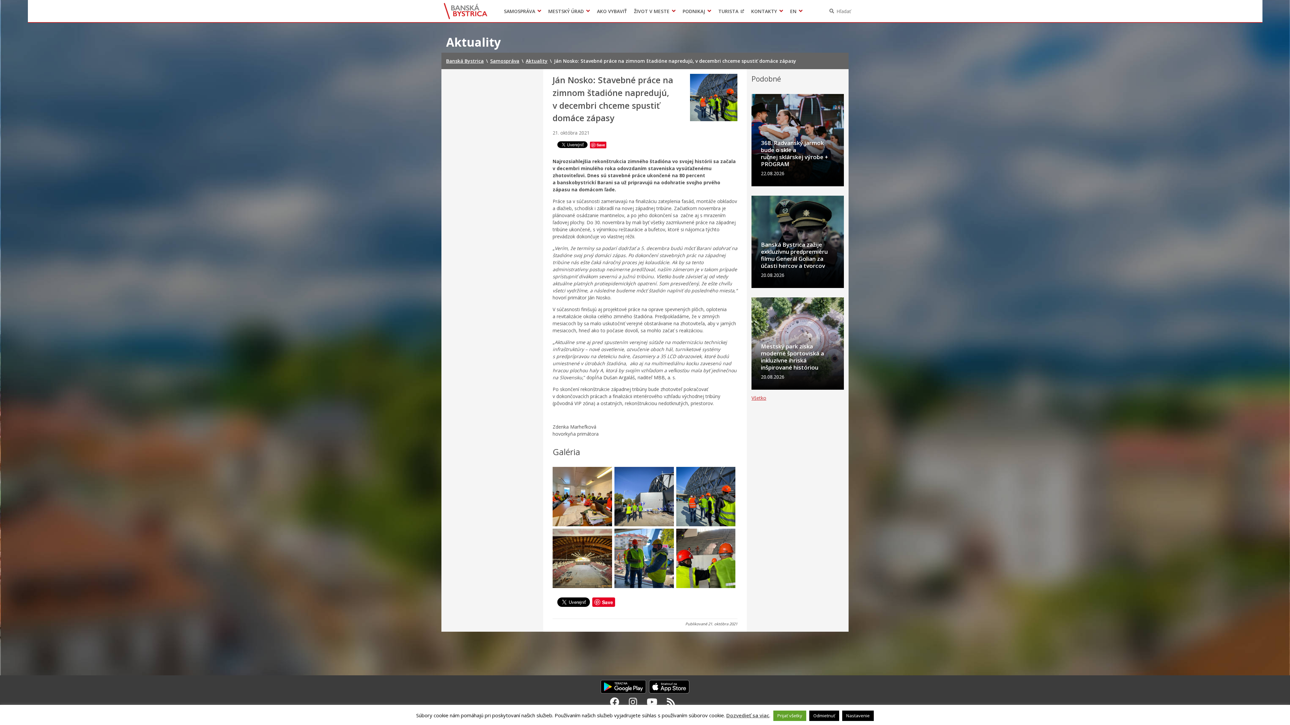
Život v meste (652, 11)
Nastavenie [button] (858, 716)
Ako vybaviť (612, 11)
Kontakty (764, 11)
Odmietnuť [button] (824, 716)
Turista (728, 11)
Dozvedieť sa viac (747, 715)
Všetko (758, 398)
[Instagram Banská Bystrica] (633, 701)
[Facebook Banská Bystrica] (614, 701)
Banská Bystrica (465, 11)
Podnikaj (694, 11)
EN (793, 11)
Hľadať (843, 11)
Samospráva (519, 11)
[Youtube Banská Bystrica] (652, 701)
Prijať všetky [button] (789, 716)
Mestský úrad (566, 11)
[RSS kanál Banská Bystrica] (671, 701)
